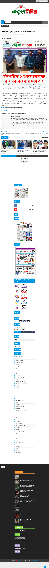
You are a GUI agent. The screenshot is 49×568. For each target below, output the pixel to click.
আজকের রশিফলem (19, 391)
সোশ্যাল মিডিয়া (18, 427)
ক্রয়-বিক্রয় (17, 458)
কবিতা (17, 412)
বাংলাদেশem (18, 364)
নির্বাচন (17, 402)
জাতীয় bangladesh (19, 368)
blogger (8, 156)
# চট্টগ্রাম (13, 107)
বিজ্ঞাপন (17, 454)
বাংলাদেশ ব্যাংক (18, 461)
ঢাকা (16, 371)
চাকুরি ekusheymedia (20, 442)
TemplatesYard (21, 560)
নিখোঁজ (17, 448)
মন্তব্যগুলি (31, 331)
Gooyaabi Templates (34, 560)
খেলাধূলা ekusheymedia (20, 377)
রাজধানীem (17, 396)
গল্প (16, 435)
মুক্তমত (17, 379)
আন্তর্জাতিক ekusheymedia (21, 366)
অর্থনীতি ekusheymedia (20, 400)
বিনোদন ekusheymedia (20, 375)
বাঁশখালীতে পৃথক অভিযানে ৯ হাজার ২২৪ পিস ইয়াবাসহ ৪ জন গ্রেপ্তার (23, 151)
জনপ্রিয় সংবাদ (24, 331)
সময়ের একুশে (18, 389)
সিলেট (16, 415)
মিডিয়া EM (17, 385)
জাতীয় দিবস (17, 419)
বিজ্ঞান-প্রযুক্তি (18, 450)
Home (3, 29)
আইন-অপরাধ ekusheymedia (21, 383)
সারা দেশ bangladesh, (23, 34)
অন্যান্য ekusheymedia (20, 406)
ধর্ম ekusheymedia (19, 421)
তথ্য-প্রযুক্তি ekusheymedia (21, 423)
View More (45, 137)
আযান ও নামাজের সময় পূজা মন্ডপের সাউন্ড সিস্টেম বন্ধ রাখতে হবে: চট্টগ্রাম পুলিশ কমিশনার (26, 477)
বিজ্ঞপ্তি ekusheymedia (20, 381)
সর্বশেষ (18, 331)
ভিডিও (17, 440)
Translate (23, 329)
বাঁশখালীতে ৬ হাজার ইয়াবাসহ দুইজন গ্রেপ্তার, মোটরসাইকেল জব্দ (7, 151)
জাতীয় (17, 433)
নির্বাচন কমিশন (18, 394)
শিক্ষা (16, 398)
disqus (24, 156)
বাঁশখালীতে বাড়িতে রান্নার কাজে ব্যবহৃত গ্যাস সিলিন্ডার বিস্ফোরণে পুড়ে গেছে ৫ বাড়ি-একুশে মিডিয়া (27, 516)
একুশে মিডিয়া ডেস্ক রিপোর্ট (20, 431)
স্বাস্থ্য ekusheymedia (20, 425)
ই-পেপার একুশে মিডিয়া (7, 29)
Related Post (5, 137)
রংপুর (16, 373)
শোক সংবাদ (17, 404)
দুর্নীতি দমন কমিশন (18, 452)
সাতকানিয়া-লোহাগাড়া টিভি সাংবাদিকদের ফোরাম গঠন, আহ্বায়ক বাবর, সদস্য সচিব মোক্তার (39, 151)
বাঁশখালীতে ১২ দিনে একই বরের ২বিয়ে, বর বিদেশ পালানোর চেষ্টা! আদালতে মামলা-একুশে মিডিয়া (27, 520)
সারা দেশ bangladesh (18, 29)
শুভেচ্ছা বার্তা (17, 429)
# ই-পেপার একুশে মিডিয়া (7, 107)
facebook (40, 156)
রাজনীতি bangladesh (20, 360)
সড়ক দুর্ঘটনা (17, 387)
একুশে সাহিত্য (18, 438)
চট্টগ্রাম (13, 29)
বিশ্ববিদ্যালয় (18, 408)
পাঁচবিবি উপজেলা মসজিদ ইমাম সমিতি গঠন (26, 505)
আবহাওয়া (17, 444)
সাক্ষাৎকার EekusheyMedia (21, 456)
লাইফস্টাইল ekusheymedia (21, 410)
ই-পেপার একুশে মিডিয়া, (15, 34)
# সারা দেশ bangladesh (19, 107)
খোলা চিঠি (17, 446)
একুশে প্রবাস (18, 417)
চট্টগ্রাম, (19, 34)
